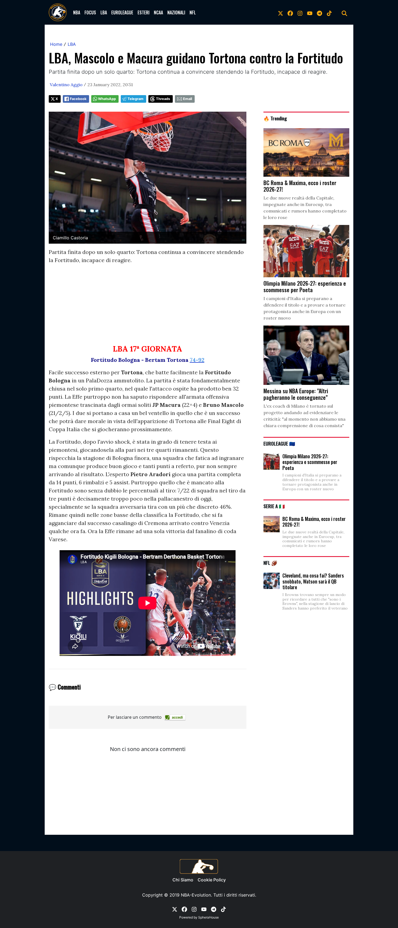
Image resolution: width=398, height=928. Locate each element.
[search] (344, 12)
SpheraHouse (208, 917)
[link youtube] (310, 12)
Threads (163, 99)
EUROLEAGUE (122, 12)
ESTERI (143, 12)
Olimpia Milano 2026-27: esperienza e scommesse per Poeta (309, 462)
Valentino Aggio (66, 84)
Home (56, 44)
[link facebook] (290, 12)
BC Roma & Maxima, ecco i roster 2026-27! (314, 521)
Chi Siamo (182, 879)
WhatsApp (107, 99)
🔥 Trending (275, 118)
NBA (76, 12)
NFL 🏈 (270, 562)
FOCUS (90, 12)
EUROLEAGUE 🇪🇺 (279, 443)
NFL (193, 12)
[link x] (280, 12)
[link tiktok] (329, 12)
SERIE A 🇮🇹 (274, 506)
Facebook (78, 99)
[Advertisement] (147, 306)
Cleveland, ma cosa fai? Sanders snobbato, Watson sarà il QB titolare (313, 581)
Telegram (135, 99)
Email (187, 99)
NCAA (158, 12)
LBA (103, 12)
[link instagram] (300, 12)
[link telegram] (319, 12)
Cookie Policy (212, 879)
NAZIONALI (176, 12)
